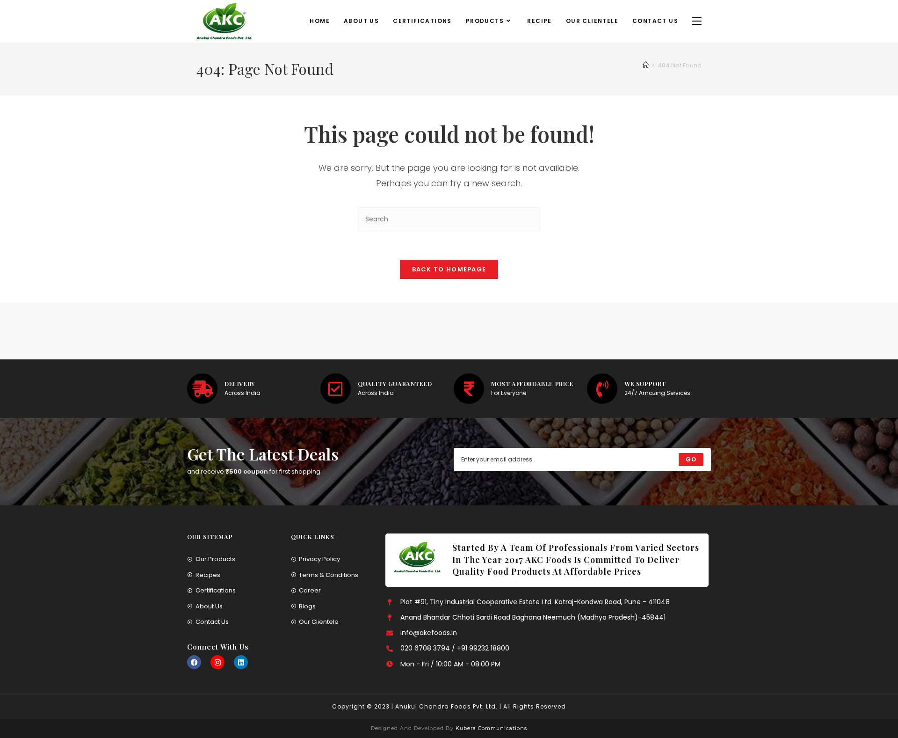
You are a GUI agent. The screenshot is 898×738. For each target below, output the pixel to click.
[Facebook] (194, 662)
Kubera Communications (490, 728)
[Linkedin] (241, 662)
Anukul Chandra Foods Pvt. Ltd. (446, 706)
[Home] (646, 65)
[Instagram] (217, 662)
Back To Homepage (449, 269)
